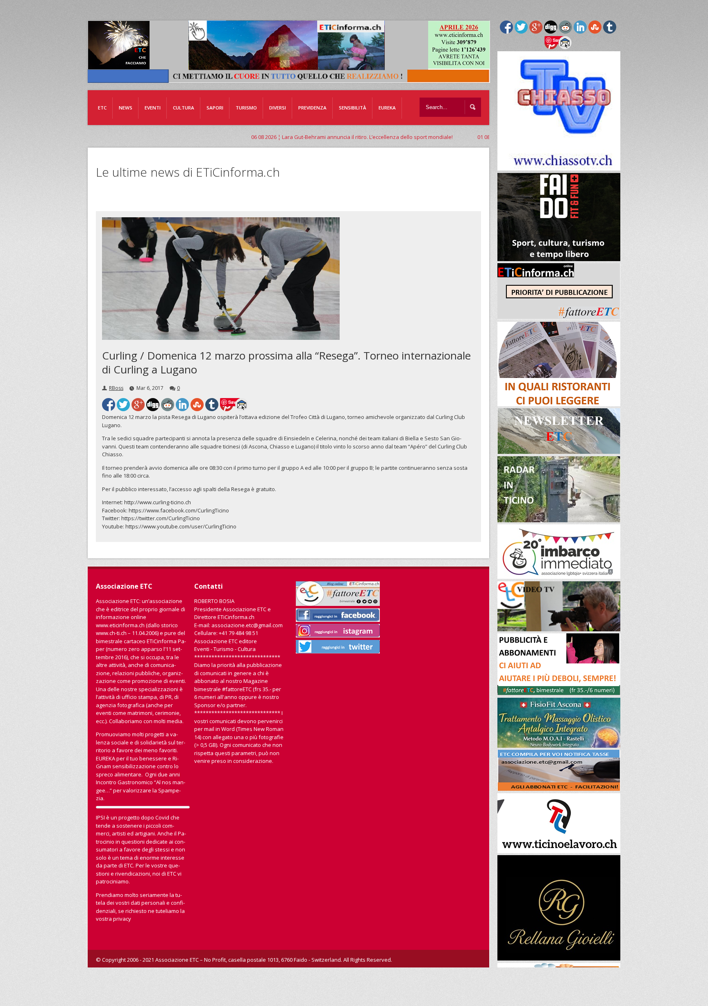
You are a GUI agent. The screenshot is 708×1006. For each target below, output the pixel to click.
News (125, 108)
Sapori (214, 108)
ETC (102, 108)
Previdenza (312, 108)
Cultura (183, 108)
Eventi (153, 108)
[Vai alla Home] (293, 78)
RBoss (116, 388)
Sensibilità (352, 108)
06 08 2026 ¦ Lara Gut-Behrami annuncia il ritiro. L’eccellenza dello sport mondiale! (277, 137)
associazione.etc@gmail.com (247, 625)
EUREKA (387, 108)
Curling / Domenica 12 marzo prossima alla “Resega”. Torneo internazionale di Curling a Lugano (286, 362)
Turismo (246, 108)
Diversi (277, 108)
